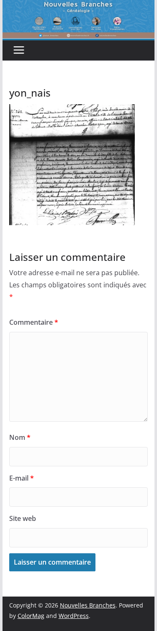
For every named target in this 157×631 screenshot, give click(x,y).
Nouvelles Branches (88, 605)
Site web (22, 518)
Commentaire (33, 322)
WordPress (74, 616)
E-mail (21, 478)
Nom (20, 437)
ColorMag (31, 616)
